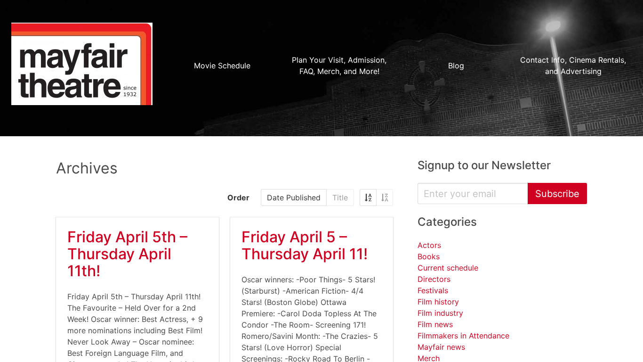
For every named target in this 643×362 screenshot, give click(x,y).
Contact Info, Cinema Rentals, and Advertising (573, 65)
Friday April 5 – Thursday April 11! (304, 245)
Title (340, 197)
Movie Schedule (222, 65)
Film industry (440, 313)
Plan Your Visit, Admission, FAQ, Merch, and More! (339, 65)
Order (238, 197)
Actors (429, 245)
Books (429, 256)
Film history (438, 301)
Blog (456, 65)
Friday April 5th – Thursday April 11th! (127, 254)
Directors (434, 279)
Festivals (433, 290)
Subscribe (557, 193)
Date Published (294, 197)
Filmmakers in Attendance (463, 335)
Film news (435, 324)
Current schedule (448, 267)
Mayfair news (441, 347)
